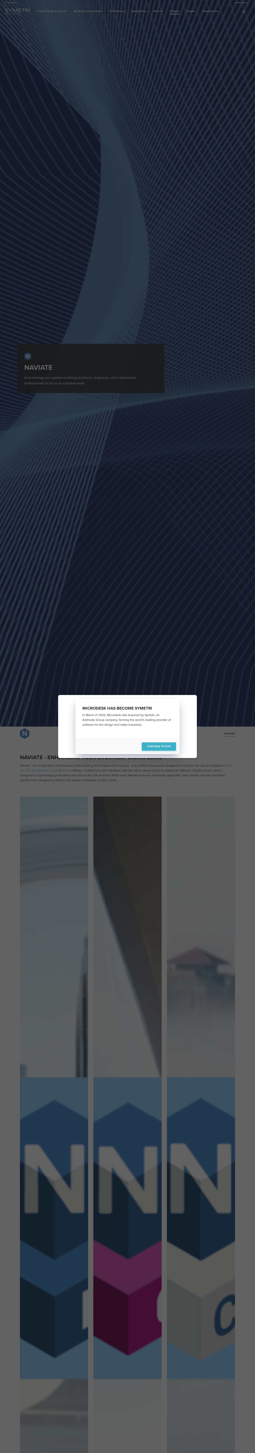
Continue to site (159, 746)
